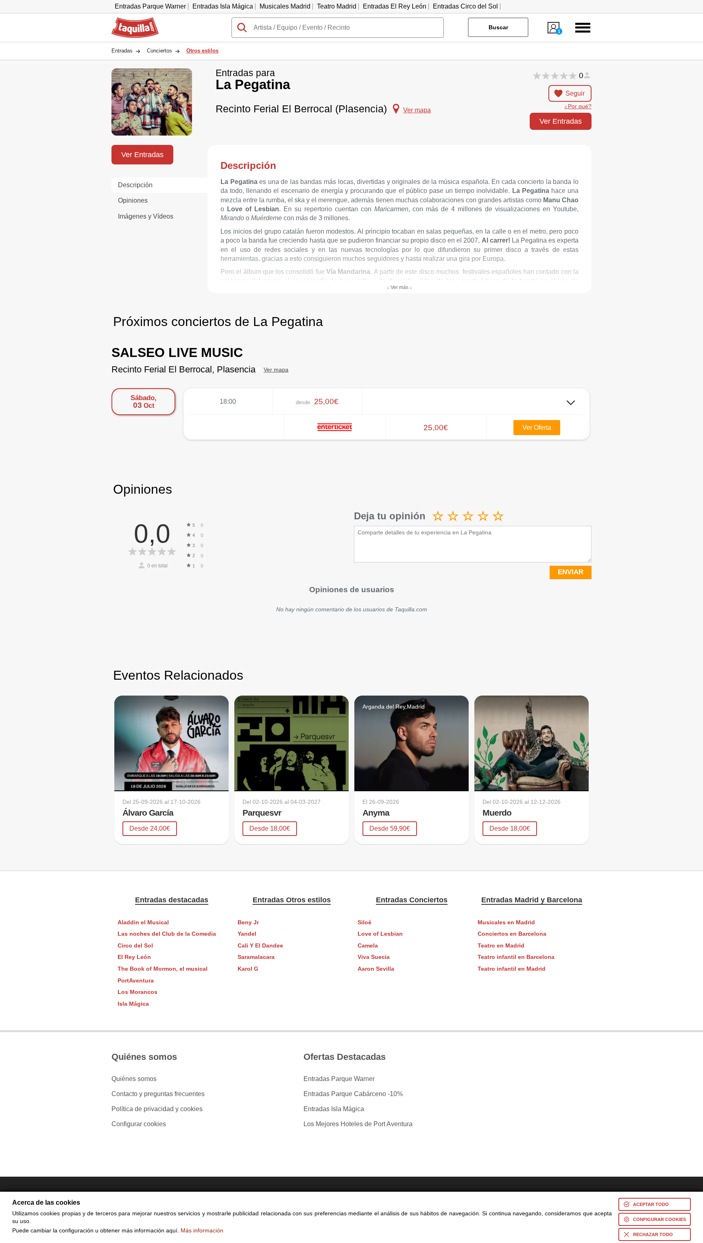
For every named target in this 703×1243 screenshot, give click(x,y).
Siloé (364, 922)
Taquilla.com (129, 21)
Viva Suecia (374, 957)
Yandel (247, 934)
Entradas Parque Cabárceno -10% (353, 1094)
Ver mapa (276, 370)
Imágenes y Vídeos (145, 216)
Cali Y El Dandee (260, 946)
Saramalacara (256, 957)
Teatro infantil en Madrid (512, 969)
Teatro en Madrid (501, 946)
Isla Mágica (133, 1004)
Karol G (248, 969)
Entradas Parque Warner (150, 6)
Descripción (135, 185)
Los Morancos (137, 992)
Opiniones (133, 200)
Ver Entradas (560, 121)
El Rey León (134, 957)
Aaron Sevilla (376, 969)
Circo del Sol (135, 946)
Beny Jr (248, 922)
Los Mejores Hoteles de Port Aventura (358, 1124)
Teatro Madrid (336, 6)
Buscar (498, 27)
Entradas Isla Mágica (222, 6)
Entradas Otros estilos (292, 900)
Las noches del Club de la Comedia (167, 934)
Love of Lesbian (380, 934)
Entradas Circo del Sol (465, 6)
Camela (368, 946)
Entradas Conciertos (412, 900)
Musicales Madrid (285, 6)
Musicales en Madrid (506, 922)
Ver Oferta (536, 427)
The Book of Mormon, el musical (162, 969)
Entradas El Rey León (394, 6)
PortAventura (136, 981)
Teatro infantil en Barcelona (516, 957)
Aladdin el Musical (143, 922)
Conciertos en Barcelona (512, 934)
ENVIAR (570, 572)
